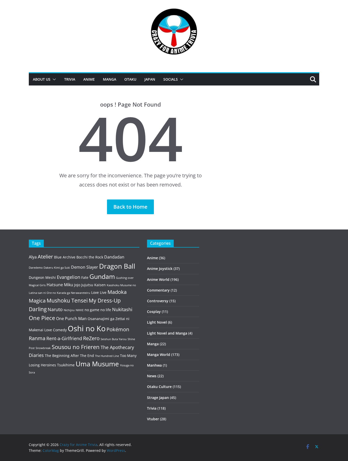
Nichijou (69, 310)
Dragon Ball (117, 266)
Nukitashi (122, 309)
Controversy (157, 300)
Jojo (77, 284)
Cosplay (154, 311)
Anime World (158, 279)
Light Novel (157, 322)
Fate (84, 277)
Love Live (98, 292)
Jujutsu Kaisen (93, 284)
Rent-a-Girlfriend (64, 338)
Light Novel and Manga (167, 333)
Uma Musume (97, 363)
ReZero (91, 338)
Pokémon (117, 329)
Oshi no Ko (86, 328)
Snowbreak (43, 348)
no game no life (98, 309)
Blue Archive (64, 257)
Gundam (102, 276)
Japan (149, 79)
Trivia (69, 79)
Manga (109, 79)
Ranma (37, 338)
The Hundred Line (107, 356)
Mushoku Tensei (67, 300)
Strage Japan (158, 397)
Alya (33, 257)
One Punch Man (71, 318)
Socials (170, 79)
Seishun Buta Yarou (114, 339)
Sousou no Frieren (76, 347)
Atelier (45, 256)
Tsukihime (66, 365)
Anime (89, 79)
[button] (53, 79)
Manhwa (154, 365)
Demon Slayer (84, 267)
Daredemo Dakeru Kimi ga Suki (49, 267)
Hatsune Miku (60, 284)
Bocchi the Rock (89, 257)
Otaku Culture (159, 386)
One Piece (42, 318)
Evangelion (68, 277)
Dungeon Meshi (42, 277)
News (151, 375)
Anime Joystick (159, 268)
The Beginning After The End (69, 355)
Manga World (158, 354)
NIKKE (80, 310)
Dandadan (114, 257)
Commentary (158, 290)
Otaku (130, 79)
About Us (41, 79)
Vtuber (153, 418)
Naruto (55, 309)
